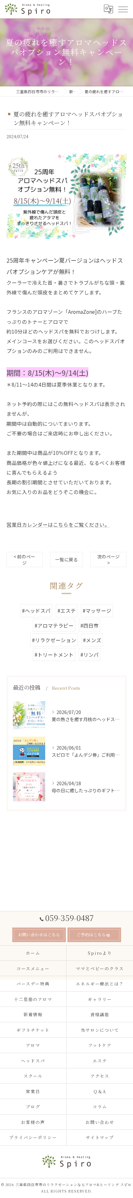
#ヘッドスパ (36, 610)
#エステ (66, 610)
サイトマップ (100, 1137)
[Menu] (122, 9)
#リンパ (89, 654)
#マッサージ (97, 610)
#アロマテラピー (54, 625)
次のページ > (108, 559)
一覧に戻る (66, 559)
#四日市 (89, 625)
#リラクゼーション (54, 639)
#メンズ (92, 639)
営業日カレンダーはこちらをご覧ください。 (58, 524)
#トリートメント (54, 654)
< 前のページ (24, 559)
